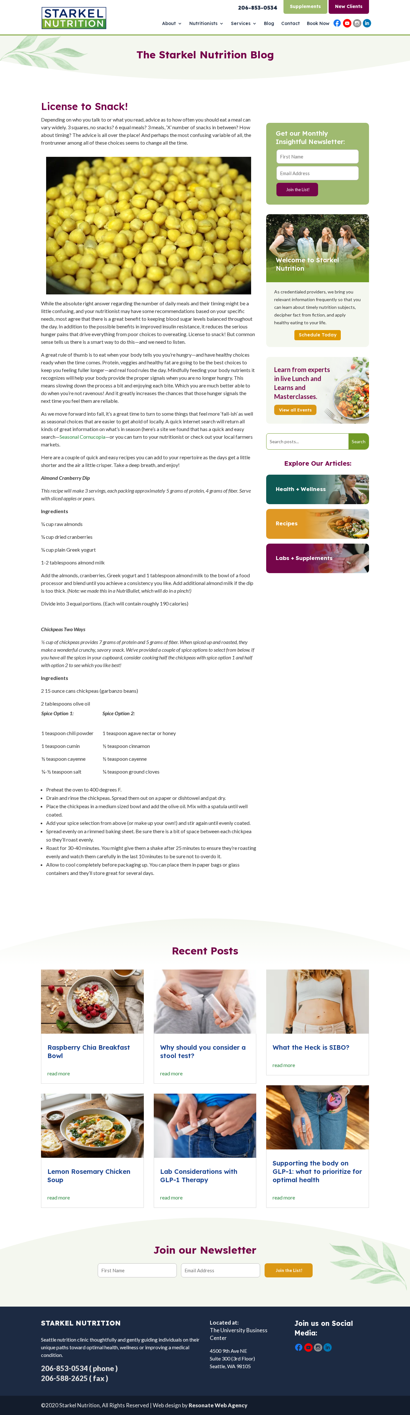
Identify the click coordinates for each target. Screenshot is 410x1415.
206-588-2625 (64, 1378)
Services (240, 23)
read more (58, 1073)
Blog (269, 23)
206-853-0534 (64, 1368)
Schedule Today (317, 335)
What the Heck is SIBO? (311, 1047)
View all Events (295, 409)
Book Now (318, 23)
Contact (290, 23)
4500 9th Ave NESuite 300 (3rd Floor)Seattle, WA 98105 (232, 1358)
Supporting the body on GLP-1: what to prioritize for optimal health (317, 1171)
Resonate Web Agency (218, 1405)
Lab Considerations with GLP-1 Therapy (198, 1175)
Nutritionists (203, 23)
